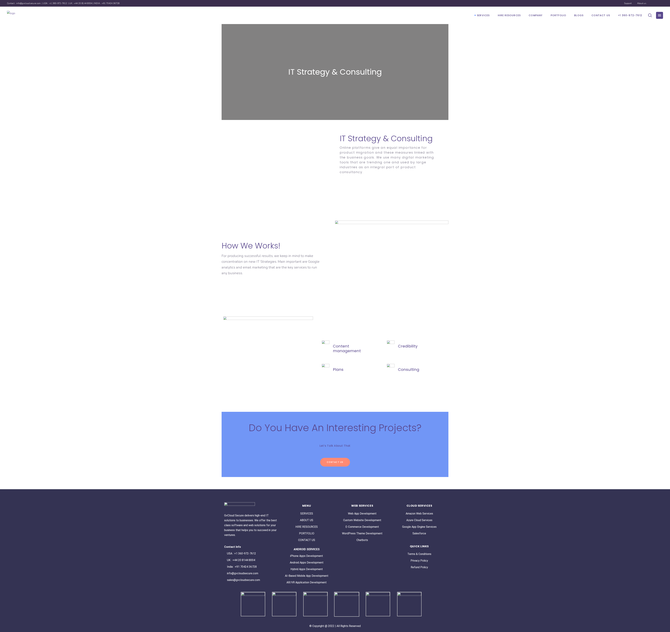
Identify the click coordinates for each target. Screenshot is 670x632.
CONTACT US (306, 540)
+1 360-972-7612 (58, 3)
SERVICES (306, 513)
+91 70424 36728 (111, 3)
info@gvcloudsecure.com (28, 3)
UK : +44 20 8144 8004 (241, 560)
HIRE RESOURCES (306, 526)
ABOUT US (306, 520)
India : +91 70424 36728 (242, 566)
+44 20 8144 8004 (83, 3)
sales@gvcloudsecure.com (243, 580)
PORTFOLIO (306, 533)
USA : (230, 553)
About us (641, 3)
